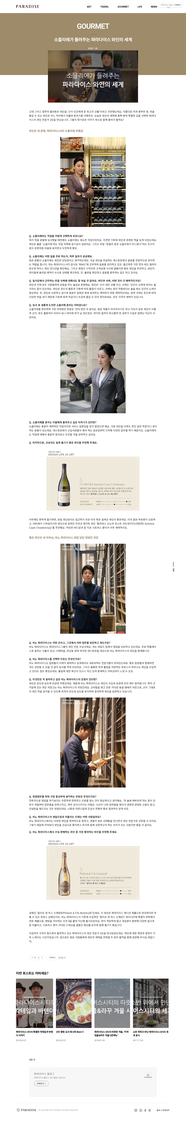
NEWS (154, 6)
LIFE (140, 6)
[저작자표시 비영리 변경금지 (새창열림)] (62, 958)
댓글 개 (32, 1059)
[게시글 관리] (42, 958)
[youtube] (141, 1110)
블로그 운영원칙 (163, 1110)
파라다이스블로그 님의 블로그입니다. (50, 1077)
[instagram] (135, 1110)
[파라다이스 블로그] (27, 6)
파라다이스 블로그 (44, 1073)
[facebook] (145, 1110)
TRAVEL (104, 6)
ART (89, 6)
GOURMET (123, 6)
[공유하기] (38, 958)
